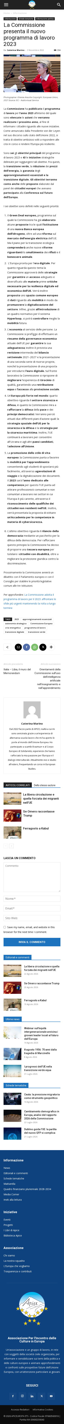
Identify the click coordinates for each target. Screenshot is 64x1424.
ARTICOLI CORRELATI (18, 785)
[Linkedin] (32, 1396)
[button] (6, 5)
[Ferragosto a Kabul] (12, 832)
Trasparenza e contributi (18, 1271)
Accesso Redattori (20, 1409)
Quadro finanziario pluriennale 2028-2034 (27, 1189)
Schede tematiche (26, 18)
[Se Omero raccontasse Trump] (12, 815)
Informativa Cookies (43, 1409)
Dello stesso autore (44, 785)
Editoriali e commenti (16, 1173)
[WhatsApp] (34, 647)
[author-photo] (32, 718)
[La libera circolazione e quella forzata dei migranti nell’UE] (12, 799)
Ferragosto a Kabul (36, 828)
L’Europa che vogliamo (17, 1266)
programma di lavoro (35, 627)
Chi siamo (9, 1255)
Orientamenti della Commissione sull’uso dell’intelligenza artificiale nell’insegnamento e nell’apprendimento (47, 679)
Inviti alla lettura (13, 1199)
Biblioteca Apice (13, 1235)
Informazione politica (45, 18)
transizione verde (36, 632)
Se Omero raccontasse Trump (41, 983)
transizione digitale (14, 632)
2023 (16, 619)
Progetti (8, 1225)
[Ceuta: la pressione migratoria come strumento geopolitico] (12, 1099)
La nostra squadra (14, 1260)
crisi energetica (13, 627)
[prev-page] (6, 846)
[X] (42, 647)
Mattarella (9, 1183)
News (7, 1168)
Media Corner (11, 1194)
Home (7, 13)
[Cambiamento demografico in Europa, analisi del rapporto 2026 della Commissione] (12, 1116)
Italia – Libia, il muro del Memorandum (17, 671)
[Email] (18, 647)
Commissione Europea (41, 623)
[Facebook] (26, 647)
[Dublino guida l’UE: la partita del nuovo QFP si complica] (12, 1134)
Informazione (20, 13)
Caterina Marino (15, 50)
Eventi (7, 1219)
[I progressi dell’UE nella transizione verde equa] (12, 1071)
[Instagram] (22, 1396)
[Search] (59, 5)
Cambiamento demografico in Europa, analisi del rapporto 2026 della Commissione (41, 1115)
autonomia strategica (15, 623)
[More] (51, 647)
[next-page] (11, 846)
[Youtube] (51, 1396)
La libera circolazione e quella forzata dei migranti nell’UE (41, 798)
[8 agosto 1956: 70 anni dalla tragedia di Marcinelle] (12, 1054)
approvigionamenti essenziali (37, 619)
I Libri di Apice (11, 1230)
